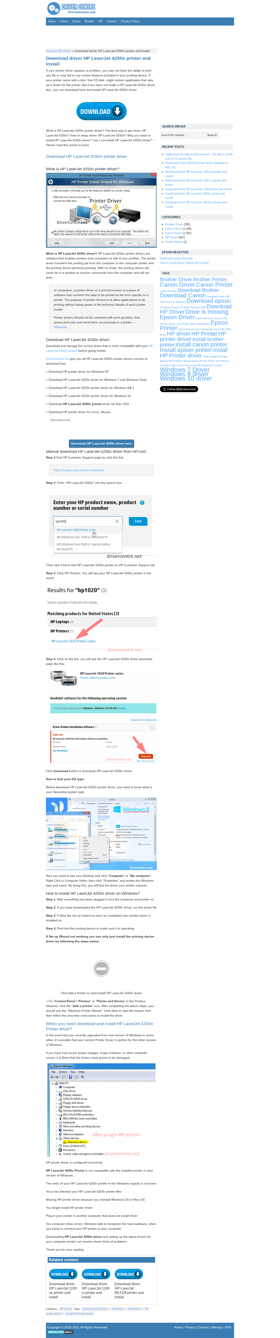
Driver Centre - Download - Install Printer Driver (71, 8)
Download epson (209, 301)
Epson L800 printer (200, 323)
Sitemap (216, 1327)
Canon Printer (214, 284)
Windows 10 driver (186, 378)
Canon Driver (173, 228)
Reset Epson (175, 361)
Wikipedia (60, 327)
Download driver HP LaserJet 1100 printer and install (198, 189)
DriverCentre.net (57, 358)
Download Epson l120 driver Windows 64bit (183, 307)
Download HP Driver (95, 1308)
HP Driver (64, 51)
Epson (76, 21)
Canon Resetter (168, 291)
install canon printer (201, 344)
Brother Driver (174, 224)
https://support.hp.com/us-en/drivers (79, 470)
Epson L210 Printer (179, 323)
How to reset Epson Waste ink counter (184, 262)
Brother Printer (210, 279)
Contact (112, 21)
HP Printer (134, 1308)
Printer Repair (174, 241)
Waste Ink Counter (212, 365)
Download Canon (183, 295)
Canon (64, 21)
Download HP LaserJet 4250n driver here (101, 443)
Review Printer (207, 361)
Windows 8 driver (184, 374)
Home (52, 21)
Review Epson (191, 361)
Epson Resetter (186, 329)
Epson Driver (173, 233)
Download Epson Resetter (176, 258)
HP (100, 21)
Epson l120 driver (204, 318)
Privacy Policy (130, 21)
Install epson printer (186, 350)
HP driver (117, 1308)
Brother (89, 21)
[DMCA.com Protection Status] (60, 1333)
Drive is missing (207, 311)
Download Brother (198, 290)
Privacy (190, 1327)
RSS (228, 1327)
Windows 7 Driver (185, 369)
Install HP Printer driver (79, 1313)
